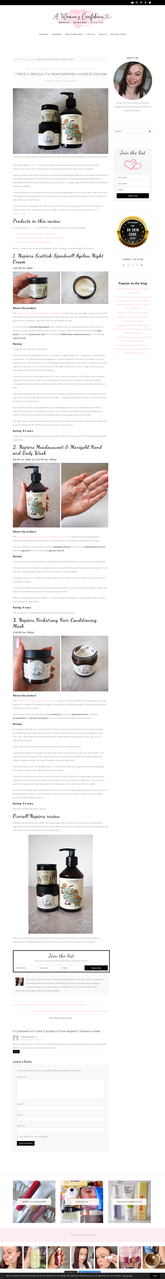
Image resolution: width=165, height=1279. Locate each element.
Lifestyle (91, 34)
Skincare (56, 34)
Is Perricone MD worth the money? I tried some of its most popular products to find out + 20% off (132, 349)
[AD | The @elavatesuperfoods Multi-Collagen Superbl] (154, 1257)
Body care (49, 69)
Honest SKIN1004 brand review (133, 312)
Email (20, 1115)
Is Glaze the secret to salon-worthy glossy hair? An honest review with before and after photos (133, 329)
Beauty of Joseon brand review (132, 317)
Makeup (43, 34)
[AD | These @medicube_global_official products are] (59, 1257)
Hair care (61, 69)
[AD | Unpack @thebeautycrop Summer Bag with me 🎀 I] (130, 1257)
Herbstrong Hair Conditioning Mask (35, 242)
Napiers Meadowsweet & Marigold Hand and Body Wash (43, 536)
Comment (22, 1077)
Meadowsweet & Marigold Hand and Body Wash (41, 238)
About (102, 34)
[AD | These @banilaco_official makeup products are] (106, 1257)
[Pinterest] (141, 2)
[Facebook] (145, 2)
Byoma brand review (133, 321)
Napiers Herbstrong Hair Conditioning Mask (37, 700)
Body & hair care (73, 34)
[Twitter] (149, 2)
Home (16, 59)
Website (21, 1125)
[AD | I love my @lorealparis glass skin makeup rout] (82, 1257)
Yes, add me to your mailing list (33, 1136)
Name (20, 1104)
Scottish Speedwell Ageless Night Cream (38, 234)
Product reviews (76, 69)
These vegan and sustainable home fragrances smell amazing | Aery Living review (70, 1011)
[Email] (132, 2)
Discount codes (118, 34)
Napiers (33, 165)
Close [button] (155, 1276)
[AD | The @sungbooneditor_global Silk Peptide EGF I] (11, 1257)
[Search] (149, 131)
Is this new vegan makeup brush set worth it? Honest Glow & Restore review (49, 1004)
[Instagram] (136, 2)
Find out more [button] (127, 1276)
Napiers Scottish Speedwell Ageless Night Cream (40, 313)
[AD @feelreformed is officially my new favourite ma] (35, 1257)
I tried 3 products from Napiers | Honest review (60, 74)
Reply (16, 1052)
